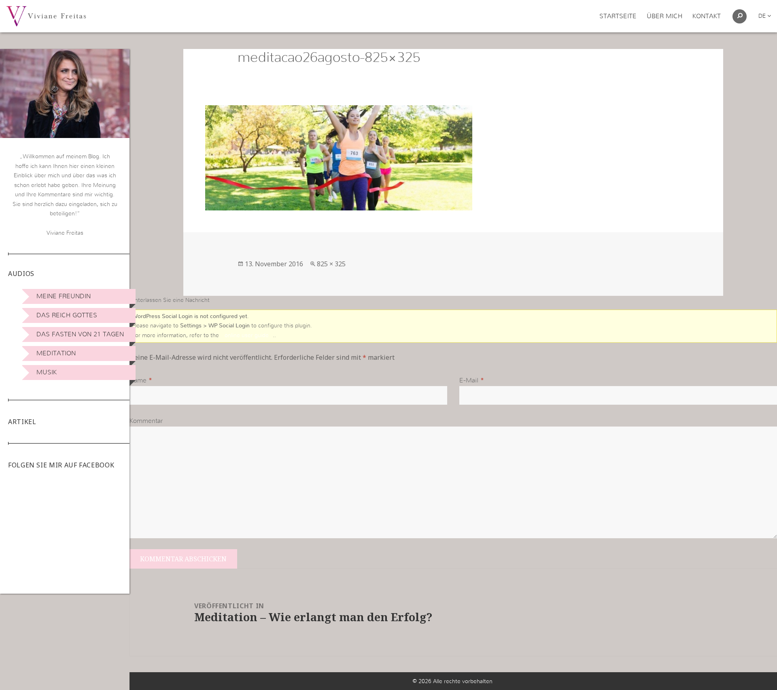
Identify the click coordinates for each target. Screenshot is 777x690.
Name (138, 380)
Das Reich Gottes (66, 315)
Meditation (56, 353)
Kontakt (706, 16)
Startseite (618, 16)
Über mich (664, 16)
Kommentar (146, 421)
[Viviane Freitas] (46, 16)
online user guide (247, 335)
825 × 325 (331, 263)
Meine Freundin (63, 296)
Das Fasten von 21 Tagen (80, 334)
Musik (46, 372)
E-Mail (468, 380)
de (762, 16)
